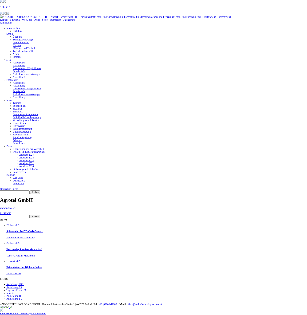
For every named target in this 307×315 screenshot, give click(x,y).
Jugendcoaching (21, 134)
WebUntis (27, 19)
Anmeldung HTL (15, 296)
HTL (9, 59)
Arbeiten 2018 (26, 166)
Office (37, 19)
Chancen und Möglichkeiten (27, 68)
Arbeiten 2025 (26, 154)
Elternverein (19, 126)
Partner (10, 146)
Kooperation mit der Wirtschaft (28, 149)
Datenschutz (69, 19)
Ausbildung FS (14, 287)
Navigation (5, 189)
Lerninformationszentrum (25, 114)
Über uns (17, 36)
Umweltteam (19, 123)
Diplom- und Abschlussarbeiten (29, 151)
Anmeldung (6, 22)
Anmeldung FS (14, 298)
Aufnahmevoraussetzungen (26, 74)
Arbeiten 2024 (26, 157)
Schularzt (17, 140)
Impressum (55, 19)
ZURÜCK (5, 213)
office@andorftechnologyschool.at (144, 304)
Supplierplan (19, 105)
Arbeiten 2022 (26, 163)
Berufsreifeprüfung (22, 137)
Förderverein (19, 172)
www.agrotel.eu (8, 208)
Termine (17, 103)
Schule (9, 33)
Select (45, 19)
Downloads (18, 143)
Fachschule (12, 80)
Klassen (17, 45)
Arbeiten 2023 (26, 160)
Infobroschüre (13, 28)
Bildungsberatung (22, 131)
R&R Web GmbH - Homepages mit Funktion (23, 313)
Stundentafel (19, 71)
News (16, 54)
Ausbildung (19, 65)
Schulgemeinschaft (22, 128)
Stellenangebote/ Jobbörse (26, 169)
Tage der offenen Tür (23, 51)
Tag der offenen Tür (16, 290)
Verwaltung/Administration (26, 120)
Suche (15, 189)
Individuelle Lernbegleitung (27, 117)
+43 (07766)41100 (108, 304)
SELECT (17, 108)
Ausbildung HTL (15, 284)
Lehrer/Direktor (21, 42)
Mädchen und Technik (24, 48)
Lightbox (17, 31)
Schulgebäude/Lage (23, 39)
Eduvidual (15, 19)
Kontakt (4, 19)
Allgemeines (19, 62)
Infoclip (17, 56)
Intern (9, 100)
